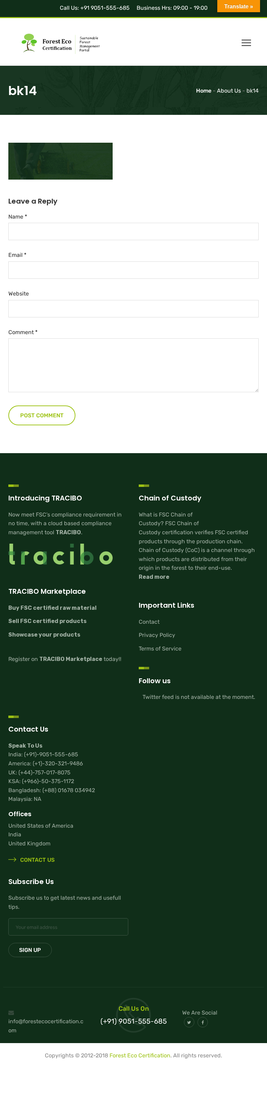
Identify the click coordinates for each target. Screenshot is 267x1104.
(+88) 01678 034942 (68, 790)
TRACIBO (68, 532)
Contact (149, 621)
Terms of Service (160, 648)
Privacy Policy (157, 635)
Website (18, 293)
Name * (17, 216)
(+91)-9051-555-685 (51, 754)
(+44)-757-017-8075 (44, 772)
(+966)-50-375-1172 (48, 781)
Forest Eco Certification (140, 1055)
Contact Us (37, 860)
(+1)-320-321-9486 (58, 763)
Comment (23, 332)
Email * (17, 255)
